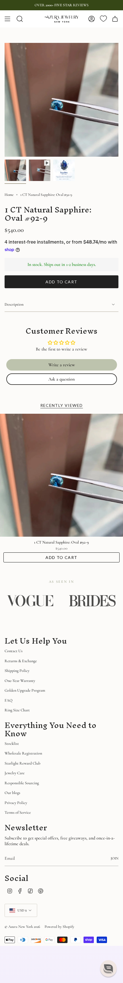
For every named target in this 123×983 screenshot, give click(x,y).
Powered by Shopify (59, 926)
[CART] (115, 18)
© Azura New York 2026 (22, 926)
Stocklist (12, 743)
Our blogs (12, 792)
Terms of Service (18, 812)
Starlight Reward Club (22, 763)
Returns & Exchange (21, 660)
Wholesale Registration (23, 753)
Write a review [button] (61, 365)
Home (9, 194)
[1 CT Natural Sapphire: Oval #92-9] (61, 475)
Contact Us (14, 650)
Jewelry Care (15, 773)
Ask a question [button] (61, 379)
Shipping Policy (17, 670)
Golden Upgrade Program (25, 690)
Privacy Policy (16, 802)
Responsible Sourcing (22, 783)
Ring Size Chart (17, 710)
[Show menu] (7, 18)
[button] (108, 968)
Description (14, 304)
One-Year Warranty (20, 680)
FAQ (9, 700)
